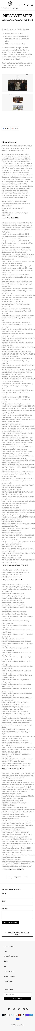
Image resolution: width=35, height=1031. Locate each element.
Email (3, 901)
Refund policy (8, 981)
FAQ (5, 966)
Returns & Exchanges (11, 956)
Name (4, 893)
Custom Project (9, 971)
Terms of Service (9, 976)
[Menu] (32, 5)
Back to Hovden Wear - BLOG (19, 934)
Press (5, 951)
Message (4, 909)
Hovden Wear (20, 1025)
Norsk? (6, 961)
